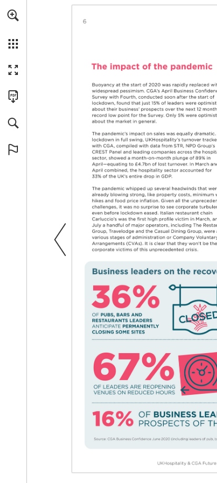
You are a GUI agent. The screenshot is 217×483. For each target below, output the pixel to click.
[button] (13, 15)
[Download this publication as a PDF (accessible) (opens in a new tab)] (13, 96)
